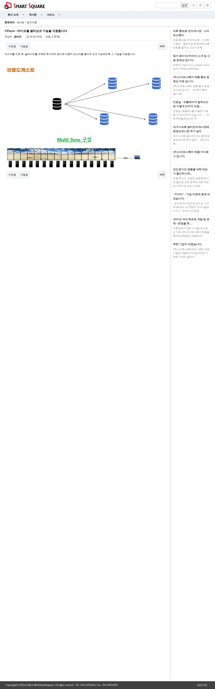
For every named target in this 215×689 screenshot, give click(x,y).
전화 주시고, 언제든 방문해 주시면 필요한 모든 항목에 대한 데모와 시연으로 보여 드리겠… (191, 182)
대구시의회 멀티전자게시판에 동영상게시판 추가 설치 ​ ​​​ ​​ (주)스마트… (191, 140)
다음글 (24, 46)
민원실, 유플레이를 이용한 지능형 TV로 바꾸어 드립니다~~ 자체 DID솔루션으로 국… (191, 115)
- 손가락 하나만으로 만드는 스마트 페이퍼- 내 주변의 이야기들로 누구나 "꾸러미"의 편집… (191, 207)
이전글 (12, 46)
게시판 (33, 14)
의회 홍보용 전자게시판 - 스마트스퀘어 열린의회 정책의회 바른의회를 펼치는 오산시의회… (191, 44)
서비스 (51, 14)
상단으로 (202, 685)
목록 (162, 46)
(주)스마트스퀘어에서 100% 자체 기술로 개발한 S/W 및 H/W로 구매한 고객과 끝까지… (191, 253)
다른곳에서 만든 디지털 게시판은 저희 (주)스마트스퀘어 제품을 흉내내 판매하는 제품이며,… (191, 232)
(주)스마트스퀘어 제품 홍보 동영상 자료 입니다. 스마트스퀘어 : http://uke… (191, 90)
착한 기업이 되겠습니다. (187, 244)
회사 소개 (13, 14)
